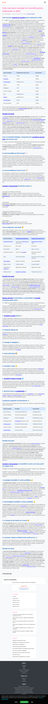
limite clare (35, 533)
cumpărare (29, 498)
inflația (36, 496)
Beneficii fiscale (6, 196)
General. (14, 596)
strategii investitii (6, 24)
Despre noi (24, 678)
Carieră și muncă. (16, 600)
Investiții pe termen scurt (38, 238)
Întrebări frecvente (8, 114)
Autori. (24, 668)
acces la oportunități (36, 385)
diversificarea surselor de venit (17, 492)
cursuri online (15, 49)
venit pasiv (25, 241)
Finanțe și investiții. (31, 13)
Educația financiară (26, 43)
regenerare (6, 268)
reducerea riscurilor (35, 443)
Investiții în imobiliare (21, 272)
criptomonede (5, 118)
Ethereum (40, 44)
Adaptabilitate (6, 261)
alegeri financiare (37, 148)
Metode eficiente (7, 298)
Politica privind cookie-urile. (24, 686)
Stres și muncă (5, 223)
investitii (10, 46)
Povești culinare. (15, 604)
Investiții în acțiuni (10, 316)
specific (15, 64)
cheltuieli (13, 515)
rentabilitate (24, 40)
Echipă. (24, 679)
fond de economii (15, 286)
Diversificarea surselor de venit (24, 490)
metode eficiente (37, 309)
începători (24, 252)
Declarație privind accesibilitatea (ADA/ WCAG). (24, 692)
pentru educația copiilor (35, 286)
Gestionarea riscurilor (22, 530)
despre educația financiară (38, 119)
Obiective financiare (8, 241)
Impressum (24, 694)
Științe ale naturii (15, 606)
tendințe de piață (38, 524)
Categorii (24, 665)
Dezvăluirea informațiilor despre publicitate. (24, 689)
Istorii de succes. (15, 602)
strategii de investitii (18, 17)
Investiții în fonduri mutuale (12, 378)
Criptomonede (6, 82)
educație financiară (20, 122)
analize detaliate (6, 285)
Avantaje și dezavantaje (9, 186)
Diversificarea (37, 58)
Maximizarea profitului (37, 241)
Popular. (24, 666)
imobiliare (4, 35)
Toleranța (29, 231)
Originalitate (18, 421)
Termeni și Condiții (24, 671)
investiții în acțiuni (26, 61)
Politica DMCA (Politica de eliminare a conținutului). (24, 687)
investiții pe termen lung (31, 53)
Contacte (24, 681)
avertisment (24, 673)
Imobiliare (5, 79)
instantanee (5, 334)
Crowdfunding (6, 100)
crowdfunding (31, 37)
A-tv (4, 2)
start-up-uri (9, 395)
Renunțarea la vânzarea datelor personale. (24, 690)
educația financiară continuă (19, 555)
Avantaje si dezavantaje (9, 464)
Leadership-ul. (15, 598)
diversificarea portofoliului (28, 532)
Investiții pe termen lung (22, 238)
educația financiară (6, 26)
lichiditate (7, 205)
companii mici (27, 179)
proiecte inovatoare (17, 395)
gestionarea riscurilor (31, 566)
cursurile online (9, 121)
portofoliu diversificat (36, 59)
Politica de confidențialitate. (24, 669)
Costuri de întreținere (31, 512)
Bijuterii (5, 97)
